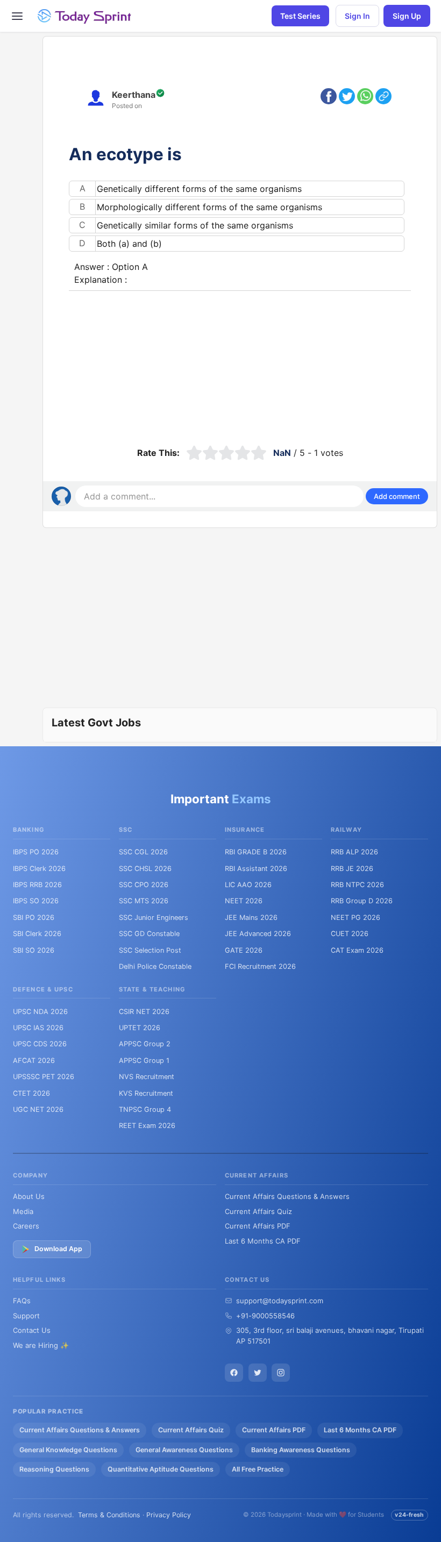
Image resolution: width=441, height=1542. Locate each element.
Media (23, 1211)
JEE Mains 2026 (251, 917)
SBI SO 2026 (33, 950)
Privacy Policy (168, 1515)
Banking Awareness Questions (300, 1450)
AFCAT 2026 (34, 1060)
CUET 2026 (349, 934)
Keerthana (133, 94)
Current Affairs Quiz (258, 1211)
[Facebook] (234, 1372)
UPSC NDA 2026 (40, 1012)
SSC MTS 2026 (143, 901)
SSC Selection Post (150, 950)
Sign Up (407, 15)
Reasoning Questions (54, 1469)
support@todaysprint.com (279, 1300)
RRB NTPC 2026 (357, 885)
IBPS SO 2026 (36, 901)
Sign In (357, 15)
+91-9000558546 (265, 1315)
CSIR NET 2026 (144, 1012)
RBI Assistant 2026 (256, 869)
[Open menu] (17, 16)
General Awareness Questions (184, 1450)
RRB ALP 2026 (354, 852)
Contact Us (32, 1330)
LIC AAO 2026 (248, 885)
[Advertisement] (240, 366)
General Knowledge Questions (68, 1450)
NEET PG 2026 (355, 917)
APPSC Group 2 (144, 1044)
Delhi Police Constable (155, 966)
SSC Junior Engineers (153, 917)
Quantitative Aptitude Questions (161, 1469)
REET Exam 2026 (147, 1126)
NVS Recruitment (146, 1077)
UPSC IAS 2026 (38, 1028)
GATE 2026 (243, 950)
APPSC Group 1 (144, 1060)
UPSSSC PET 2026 (43, 1077)
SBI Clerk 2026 (37, 934)
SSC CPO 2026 (143, 885)
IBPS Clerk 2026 (39, 869)
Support (26, 1315)
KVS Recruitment (146, 1093)
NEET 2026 (243, 901)
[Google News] (281, 1372)
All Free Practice (257, 1469)
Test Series (300, 15)
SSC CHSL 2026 (145, 869)
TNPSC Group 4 (145, 1109)
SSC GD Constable (149, 934)
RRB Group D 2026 (362, 901)
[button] (397, 496)
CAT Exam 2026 (357, 950)
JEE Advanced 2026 (258, 934)
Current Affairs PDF (257, 1226)
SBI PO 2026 (33, 917)
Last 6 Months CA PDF (263, 1241)
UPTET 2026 (139, 1028)
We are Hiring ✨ (41, 1345)
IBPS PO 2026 (36, 852)
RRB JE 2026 (352, 869)
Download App (58, 1249)
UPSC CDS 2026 (40, 1044)
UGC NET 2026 (38, 1109)
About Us (29, 1196)
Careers (26, 1226)
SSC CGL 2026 (143, 852)
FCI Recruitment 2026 (260, 966)
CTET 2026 (31, 1093)
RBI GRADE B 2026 (256, 852)
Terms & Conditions (109, 1515)
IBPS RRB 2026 (37, 885)
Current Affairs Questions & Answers (287, 1196)
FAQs (22, 1300)
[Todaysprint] (85, 16)
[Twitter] (257, 1372)
